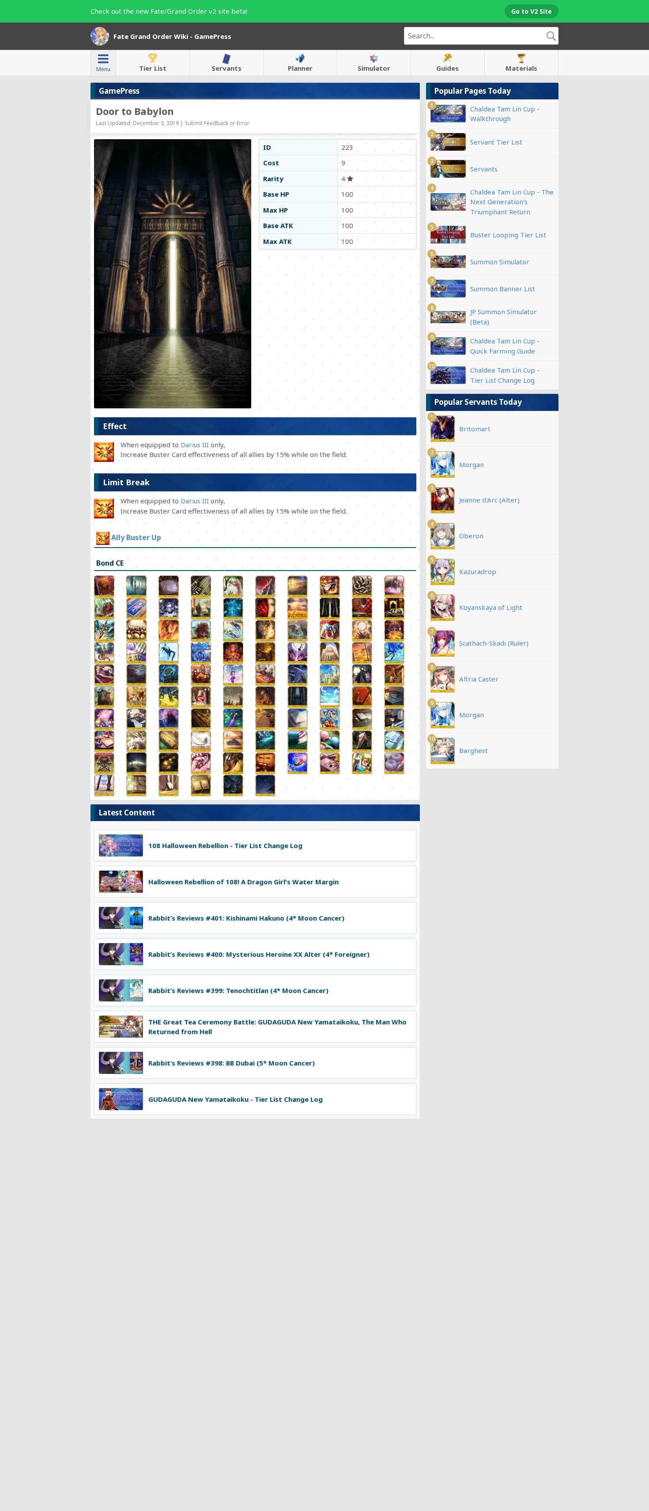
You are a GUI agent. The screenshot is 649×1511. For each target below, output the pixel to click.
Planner (300, 68)
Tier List (152, 68)
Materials (521, 68)
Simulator (374, 68)
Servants (226, 68)
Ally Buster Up (136, 538)
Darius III (195, 444)
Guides (447, 68)
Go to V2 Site (531, 11)
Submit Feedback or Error (217, 123)
